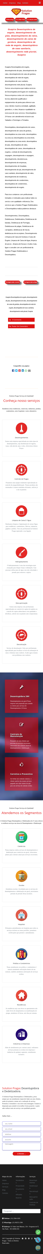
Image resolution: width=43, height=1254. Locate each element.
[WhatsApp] (26, 371)
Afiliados (19, 1195)
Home (5, 3)
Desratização (33, 1192)
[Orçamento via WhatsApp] (38, 1232)
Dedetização (33, 1187)
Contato (25, 3)
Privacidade (20, 1186)
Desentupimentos (33, 1181)
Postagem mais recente (13, 282)
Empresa (12, 3)
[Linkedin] (23, 371)
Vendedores (20, 1181)
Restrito (19, 1198)
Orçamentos (20, 1190)
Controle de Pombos (33, 1203)
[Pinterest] (20, 371)
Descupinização (33, 1198)
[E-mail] (29, 371)
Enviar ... (22, 1154)
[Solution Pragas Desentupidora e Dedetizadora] (21, 12)
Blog (19, 3)
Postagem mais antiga (30, 282)
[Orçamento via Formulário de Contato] (38, 1248)
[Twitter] (16, 371)
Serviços (5, 1187)
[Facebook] (13, 371)
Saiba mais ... (7, 1116)
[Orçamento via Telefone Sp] (38, 1240)
